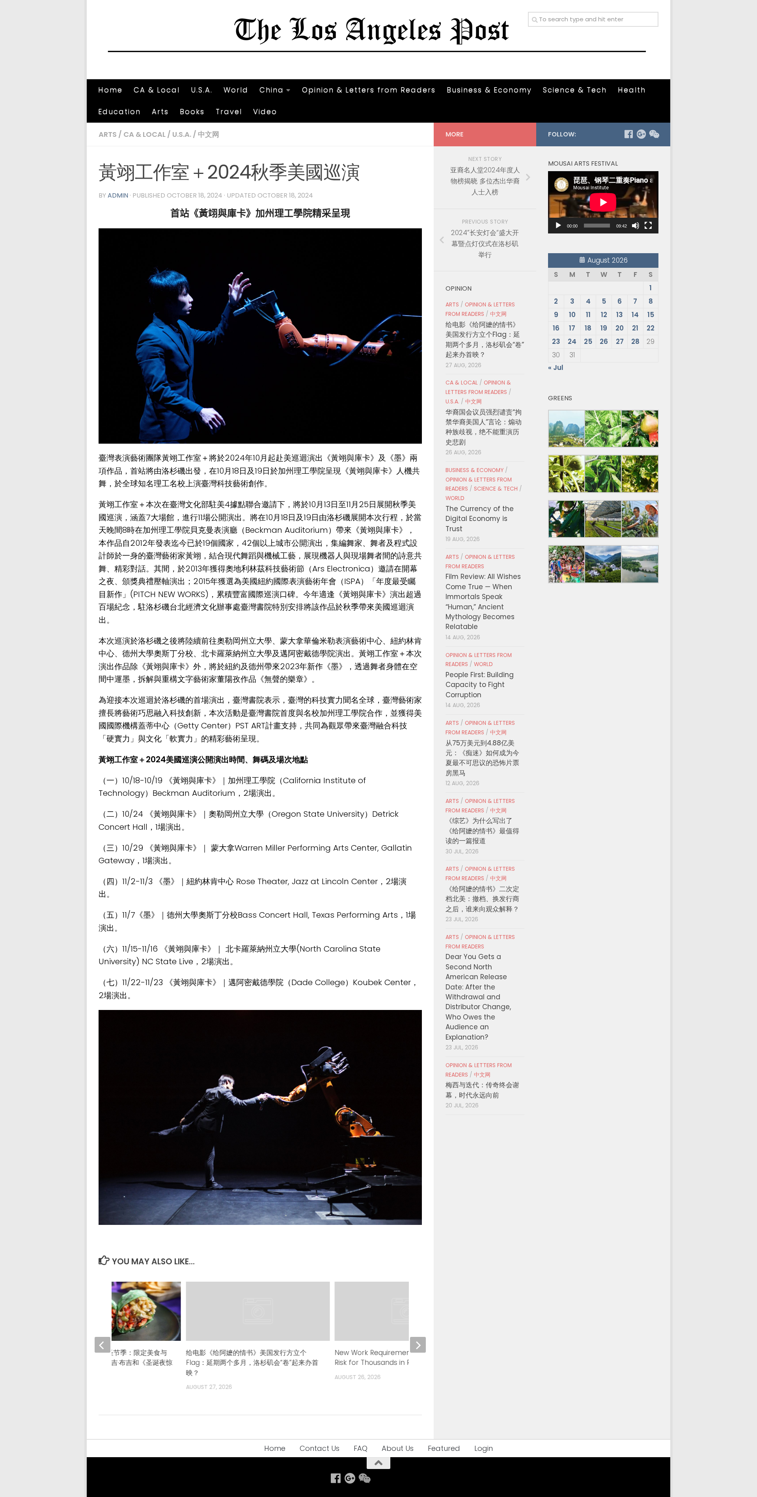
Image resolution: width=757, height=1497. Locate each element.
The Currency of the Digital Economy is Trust (480, 519)
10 (572, 314)
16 (556, 328)
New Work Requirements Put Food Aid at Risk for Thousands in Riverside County (402, 1358)
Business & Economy (489, 90)
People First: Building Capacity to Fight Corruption (480, 685)
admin (118, 195)
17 (572, 328)
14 (635, 314)
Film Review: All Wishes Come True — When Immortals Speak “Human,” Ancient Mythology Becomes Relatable (483, 601)
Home (110, 90)
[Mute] (636, 226)
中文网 (208, 134)
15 (650, 314)
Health (632, 90)
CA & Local (157, 90)
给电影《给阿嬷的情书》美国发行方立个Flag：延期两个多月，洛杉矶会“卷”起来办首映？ (252, 1363)
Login (483, 1448)
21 (635, 328)
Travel (229, 111)
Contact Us (319, 1448)
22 (650, 328)
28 (635, 341)
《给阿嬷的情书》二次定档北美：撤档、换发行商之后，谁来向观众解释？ (482, 899)
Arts (160, 111)
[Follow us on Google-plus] (641, 134)
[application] (603, 202)
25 (588, 341)
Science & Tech (575, 90)
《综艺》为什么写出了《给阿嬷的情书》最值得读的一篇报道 (482, 831)
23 (556, 341)
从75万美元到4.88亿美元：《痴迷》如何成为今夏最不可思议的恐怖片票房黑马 (482, 758)
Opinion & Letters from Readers (369, 90)
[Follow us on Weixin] (653, 134)
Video (265, 111)
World (236, 90)
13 (619, 314)
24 (572, 341)
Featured (444, 1448)
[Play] (558, 226)
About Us (398, 1448)
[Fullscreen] (648, 226)
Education (119, 111)
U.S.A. (202, 90)
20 (619, 328)
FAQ (360, 1448)
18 (588, 328)
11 (588, 314)
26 (604, 341)
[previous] (102, 1345)
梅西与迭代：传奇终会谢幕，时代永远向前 (482, 1089)
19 (603, 328)
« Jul (555, 367)
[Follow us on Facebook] (628, 134)
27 (620, 341)
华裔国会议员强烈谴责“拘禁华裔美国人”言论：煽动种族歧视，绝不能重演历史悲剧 (484, 427)
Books (192, 111)
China (271, 90)
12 (604, 314)
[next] (418, 1345)
